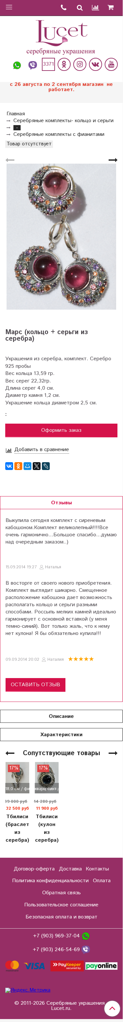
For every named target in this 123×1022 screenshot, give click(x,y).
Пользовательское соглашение (61, 905)
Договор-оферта (34, 869)
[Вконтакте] (95, 64)
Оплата (102, 880)
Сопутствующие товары (61, 753)
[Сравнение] (96, 8)
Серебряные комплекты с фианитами (58, 134)
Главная (16, 114)
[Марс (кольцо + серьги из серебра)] (61, 237)
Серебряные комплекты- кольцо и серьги (63, 120)
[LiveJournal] (46, 466)
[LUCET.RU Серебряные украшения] (61, 36)
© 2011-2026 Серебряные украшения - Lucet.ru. (61, 1006)
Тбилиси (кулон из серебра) (47, 828)
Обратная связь (61, 893)
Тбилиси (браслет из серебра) (17, 828)
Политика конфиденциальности (50, 880)
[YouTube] (111, 64)
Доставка (70, 869)
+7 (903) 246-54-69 (57, 950)
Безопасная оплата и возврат (61, 917)
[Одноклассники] (64, 64)
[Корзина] (113, 7)
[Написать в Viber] (32, 64)
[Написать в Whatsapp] (17, 64)
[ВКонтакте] (9, 466)
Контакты (97, 869)
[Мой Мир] (27, 466)
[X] (37, 466)
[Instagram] (79, 64)
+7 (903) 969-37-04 (57, 936)
